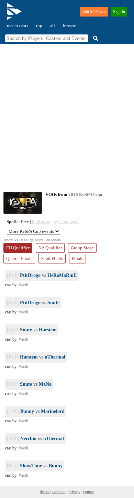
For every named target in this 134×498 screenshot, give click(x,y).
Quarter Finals (19, 258)
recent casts (17, 25)
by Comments (66, 221)
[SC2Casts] (15, 14)
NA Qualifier (50, 247)
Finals (77, 258)
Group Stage (82, 247)
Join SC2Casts (94, 11)
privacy (74, 491)
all (52, 25)
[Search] (95, 38)
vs (42, 275)
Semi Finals (52, 258)
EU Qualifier (18, 247)
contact (88, 491)
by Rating (41, 221)
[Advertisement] (67, 118)
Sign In (119, 11)
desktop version (53, 491)
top (39, 25)
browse (69, 25)
